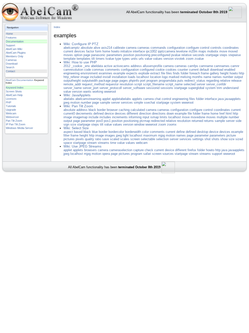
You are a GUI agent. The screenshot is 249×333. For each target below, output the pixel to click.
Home (9, 33)
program (152, 80)
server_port (90, 88)
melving (185, 77)
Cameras (11, 60)
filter (66, 135)
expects (131, 73)
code (87, 69)
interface (139, 51)
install (107, 77)
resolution (126, 84)
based (78, 132)
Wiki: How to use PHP (80, 62)
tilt (93, 58)
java (221, 99)
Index (57, 27)
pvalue (175, 55)
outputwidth (90, 80)
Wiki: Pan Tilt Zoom (78, 106)
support (217, 154)
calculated (138, 110)
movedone (198, 117)
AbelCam (11, 80)
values (157, 58)
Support (10, 45)
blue (95, 132)
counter (183, 69)
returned (197, 121)
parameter (88, 121)
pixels (80, 139)
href (222, 113)
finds (176, 73)
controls (216, 47)
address (136, 66)
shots (215, 139)
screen (135, 139)
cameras (143, 47)
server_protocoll (110, 88)
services (127, 102)
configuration (176, 47)
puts (180, 80)
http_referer (71, 77)
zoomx (172, 124)
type (118, 58)
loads (131, 77)
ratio (98, 139)
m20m (193, 51)
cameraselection (120, 150)
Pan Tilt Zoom (14, 120)
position (128, 55)
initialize (126, 51)
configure (192, 47)
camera (131, 47)
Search (10, 67)
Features (11, 37)
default (204, 69)
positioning (142, 55)
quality (89, 139)
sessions (166, 88)
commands (158, 47)
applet (106, 99)
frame (205, 73)
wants (87, 91)
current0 (69, 113)
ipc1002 (151, 51)
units (134, 58)
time (113, 143)
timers (100, 58)
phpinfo (134, 80)
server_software (134, 88)
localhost (142, 77)
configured (147, 69)
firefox (191, 150)
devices (79, 51)
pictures (69, 139)
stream (92, 143)
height (224, 73)
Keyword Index (15, 87)
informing (135, 117)
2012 (66, 66)
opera (106, 154)
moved (233, 51)
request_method (93, 84)
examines (105, 73)
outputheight (72, 80)
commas (98, 69)
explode (143, 73)
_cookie (76, 66)
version (168, 58)
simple (138, 102)
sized (239, 139)
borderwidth (133, 132)
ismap (154, 117)
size (73, 124)
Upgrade (11, 109)
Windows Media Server (19, 128)
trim (219, 88)
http (241, 73)
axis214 (106, 47)
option (78, 55)
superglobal (196, 88)
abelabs (68, 99)
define (180, 132)
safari (147, 154)
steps (223, 55)
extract (155, 73)
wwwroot (110, 91)
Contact (10, 71)
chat (158, 99)
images (110, 135)
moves (68, 55)
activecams (121, 66)
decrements (84, 113)
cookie (160, 69)
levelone (182, 51)
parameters (114, 55)
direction (145, 113)
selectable (148, 139)
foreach (194, 73)
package (105, 80)
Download (12, 63)
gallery (214, 73)
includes (105, 117)
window (139, 124)
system (210, 88)
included (96, 77)
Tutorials (11, 106)
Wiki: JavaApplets (76, 95)
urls (141, 58)
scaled (114, 139)
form (98, 51)
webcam (142, 143)
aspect (68, 132)
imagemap (80, 117)
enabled (229, 69)
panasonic (98, 55)
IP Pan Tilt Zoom (15, 124)
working (97, 91)
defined (98, 113)
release (236, 80)
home (106, 51)
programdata (167, 80)
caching (124, 110)
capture (138, 150)
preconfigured (160, 55)
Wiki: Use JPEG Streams (82, 146)
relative (186, 55)
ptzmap (145, 121)
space (67, 143)
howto (115, 51)
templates (83, 58)
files (169, 73)
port (142, 80)
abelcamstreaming (88, 99)
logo (165, 77)
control (204, 47)
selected (190, 84)
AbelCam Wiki (14, 49)
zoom (190, 58)
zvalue (199, 58)
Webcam (11, 113)
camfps (193, 66)
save (105, 139)
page (86, 55)
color (145, 132)
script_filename (153, 84)
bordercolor (116, 132)
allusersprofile (152, 66)
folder (184, 73)
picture (231, 135)
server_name (72, 88)
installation (119, 77)
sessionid (153, 88)
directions (159, 113)
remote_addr (72, 84)
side (238, 121)
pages (123, 80)
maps (202, 51)
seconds (199, 55)
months (197, 77)
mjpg (161, 135)
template (69, 58)
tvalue (110, 58)
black (92, 110)
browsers (90, 150)
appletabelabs (121, 99)
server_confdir (216, 84)
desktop (202, 132)
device (109, 113)
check (149, 150)
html (229, 113)
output (238, 77)
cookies (171, 69)
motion (75, 102)
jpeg (66, 102)
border (101, 110)
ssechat (149, 102)
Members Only (14, 56)
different (132, 113)
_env (86, 66)
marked (174, 77)
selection (162, 139)
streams (103, 143)
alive (97, 47)
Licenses (11, 98)
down (170, 113)
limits (163, 117)
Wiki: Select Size (76, 128)
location (155, 77)
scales (124, 139)
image (84, 77)
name (207, 77)
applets (137, 99)
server (200, 84)
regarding (212, 80)
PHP (8, 102)
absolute (87, 47)
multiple (222, 117)
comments (112, 69)
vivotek (180, 58)
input (145, 117)
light (126, 135)
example (119, 73)
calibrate (119, 47)
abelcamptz (71, 47)
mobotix (212, 51)
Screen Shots (14, 91)
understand (231, 88)
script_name (174, 84)
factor (90, 51)
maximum (150, 135)
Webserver (12, 117)
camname (206, 66)
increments (120, 117)
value (148, 58)
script (138, 84)
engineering (71, 73)
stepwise (234, 55)
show (224, 139)
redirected (158, 121)
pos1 (107, 121)
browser (112, 110)
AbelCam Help (14, 95)
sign (66, 124)
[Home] (40, 13)
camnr (235, 66)
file (163, 73)
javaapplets (233, 99)
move (223, 51)
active (108, 66)
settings (198, 139)
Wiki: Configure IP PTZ (80, 44)
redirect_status (194, 80)
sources (168, 154)
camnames (222, 66)
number (228, 77)
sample (105, 102)
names (217, 77)
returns (209, 121)
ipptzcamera (166, 51)
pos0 (99, 121)
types (126, 58)
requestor (112, 84)
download (216, 69)
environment (89, 73)
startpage (212, 55)
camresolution (73, 69)
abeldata (97, 66)
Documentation (15, 41)
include (93, 117)
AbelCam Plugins (16, 52)
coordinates (230, 47)
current (68, 51)
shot (208, 139)
